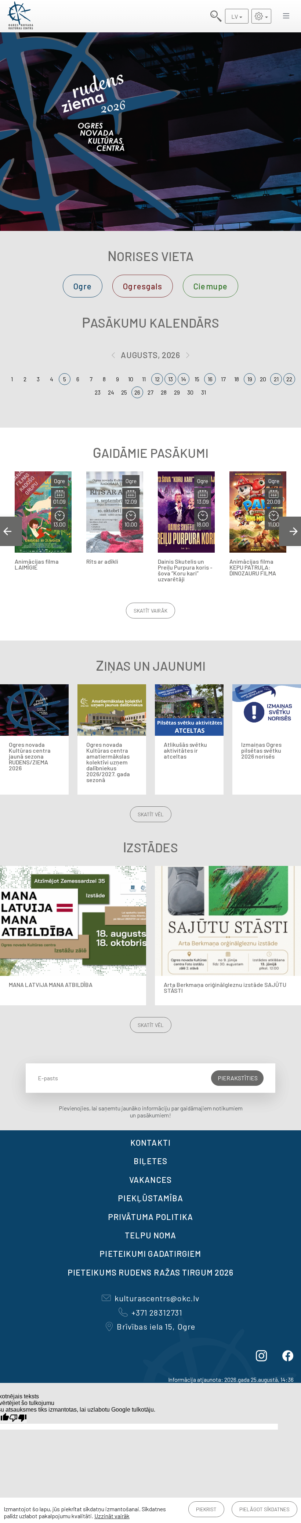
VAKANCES (150, 1179)
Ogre (82, 286)
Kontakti (150, 1142)
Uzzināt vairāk (112, 1515)
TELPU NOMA (151, 1235)
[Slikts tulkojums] (18, 1418)
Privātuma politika (150, 1216)
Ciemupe (210, 286)
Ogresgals (142, 286)
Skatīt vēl (151, 814)
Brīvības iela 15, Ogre (156, 1326)
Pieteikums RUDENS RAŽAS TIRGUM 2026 (151, 1272)
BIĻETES (151, 1161)
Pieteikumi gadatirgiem (150, 1253)
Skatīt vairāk (150, 610)
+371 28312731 (156, 1312)
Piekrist (206, 1509)
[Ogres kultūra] (20, 16)
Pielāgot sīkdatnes (264, 1509)
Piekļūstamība (150, 1198)
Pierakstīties (238, 1077)
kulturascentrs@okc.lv (157, 1298)
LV (234, 16)
